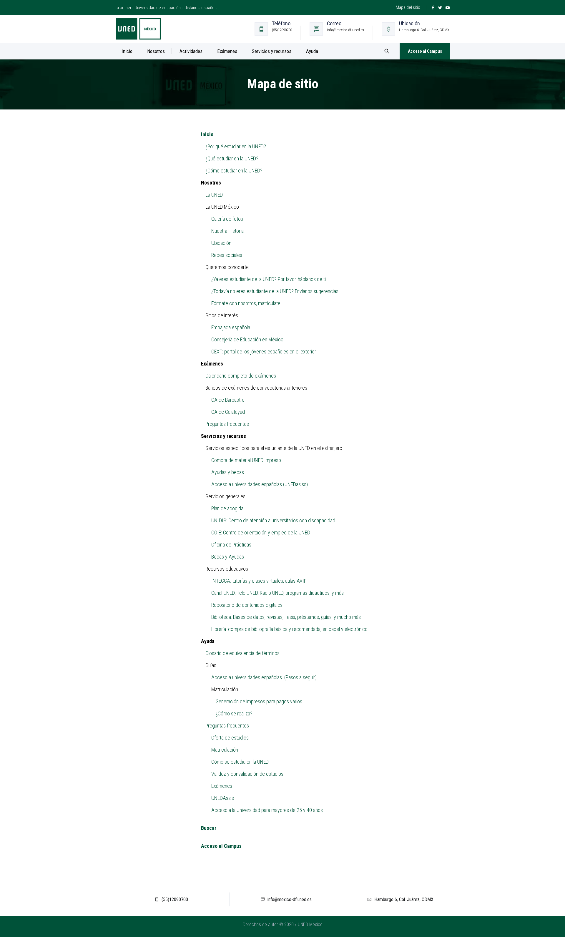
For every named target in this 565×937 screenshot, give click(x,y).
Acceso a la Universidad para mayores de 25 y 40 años (267, 810)
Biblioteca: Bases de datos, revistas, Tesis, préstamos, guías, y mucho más (286, 617)
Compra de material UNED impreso (246, 460)
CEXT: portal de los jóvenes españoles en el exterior (263, 351)
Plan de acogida (227, 508)
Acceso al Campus (425, 51)
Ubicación (221, 243)
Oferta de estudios (230, 738)
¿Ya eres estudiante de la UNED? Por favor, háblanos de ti (268, 279)
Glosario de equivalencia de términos (242, 653)
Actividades (191, 51)
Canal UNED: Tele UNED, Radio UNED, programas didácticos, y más (277, 593)
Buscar (208, 828)
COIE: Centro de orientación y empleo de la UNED (260, 532)
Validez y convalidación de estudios (247, 774)
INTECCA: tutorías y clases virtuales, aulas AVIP (259, 581)
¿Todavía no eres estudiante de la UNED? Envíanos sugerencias (274, 291)
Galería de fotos (227, 219)
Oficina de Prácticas (231, 544)
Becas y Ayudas (227, 557)
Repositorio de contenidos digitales (246, 605)
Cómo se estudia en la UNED (240, 762)
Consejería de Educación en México (247, 339)
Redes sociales (226, 255)
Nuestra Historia (227, 231)
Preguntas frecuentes (227, 424)
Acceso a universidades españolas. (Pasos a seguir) (264, 677)
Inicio (127, 51)
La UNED (214, 195)
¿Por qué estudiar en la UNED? (235, 146)
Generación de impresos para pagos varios (259, 701)
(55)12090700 (175, 899)
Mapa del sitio (408, 7)
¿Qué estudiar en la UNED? (231, 158)
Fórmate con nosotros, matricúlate (245, 303)
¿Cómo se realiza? (234, 713)
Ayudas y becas (227, 472)
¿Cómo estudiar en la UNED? (233, 170)
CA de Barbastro (228, 400)
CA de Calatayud (228, 412)
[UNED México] (138, 29)
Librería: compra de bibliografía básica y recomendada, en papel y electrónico (289, 629)
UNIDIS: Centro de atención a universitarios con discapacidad (273, 520)
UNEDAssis (222, 798)
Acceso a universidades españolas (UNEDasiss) (259, 484)
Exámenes (221, 786)
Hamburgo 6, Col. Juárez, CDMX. (404, 899)
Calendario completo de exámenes (240, 376)
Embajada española (230, 327)
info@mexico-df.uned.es (289, 899)
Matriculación (224, 750)
